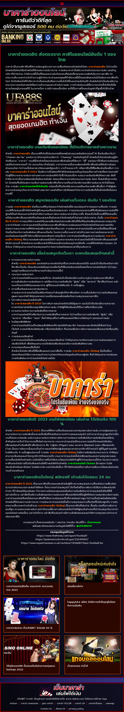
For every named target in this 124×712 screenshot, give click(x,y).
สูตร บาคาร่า (47, 703)
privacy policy (76, 708)
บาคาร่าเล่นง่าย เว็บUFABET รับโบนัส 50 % (29, 628)
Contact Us (46, 708)
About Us (60, 708)
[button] (62, 4)
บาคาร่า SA (80, 703)
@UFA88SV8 (84, 526)
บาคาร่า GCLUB (64, 703)
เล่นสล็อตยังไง (75, 586)
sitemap (110, 703)
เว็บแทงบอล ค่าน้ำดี (77, 666)
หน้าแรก (13, 703)
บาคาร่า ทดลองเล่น (29, 703)
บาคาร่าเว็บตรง (95, 703)
